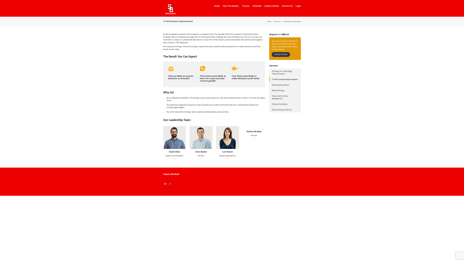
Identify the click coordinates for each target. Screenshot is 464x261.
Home (217, 6)
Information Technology (292, 21)
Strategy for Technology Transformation (282, 72)
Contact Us (287, 6)
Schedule (257, 6)
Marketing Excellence (280, 85)
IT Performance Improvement (285, 79)
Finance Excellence (280, 104)
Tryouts (246, 6)
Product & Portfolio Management (280, 97)
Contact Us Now (280, 54)
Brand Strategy (278, 91)
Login (298, 6)
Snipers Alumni (272, 6)
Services (277, 21)
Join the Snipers (231, 6)
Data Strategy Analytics (282, 110)
